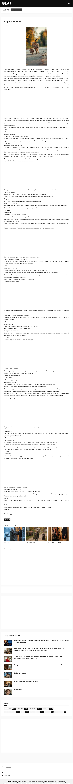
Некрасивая (18, 689)
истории (7, 519)
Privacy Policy (6, 775)
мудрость (33, 708)
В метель (6, 542)
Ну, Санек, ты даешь (20, 673)
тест (23, 712)
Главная (6, 10)
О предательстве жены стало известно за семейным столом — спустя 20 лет (39, 665)
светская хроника (10, 712)
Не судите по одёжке (54, 542)
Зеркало (6, 3)
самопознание (35, 712)
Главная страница (8, 773)
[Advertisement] (36, 104)
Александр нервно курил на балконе (26, 681)
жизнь (48, 712)
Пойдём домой (30, 542)
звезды (45, 708)
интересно (8, 708)
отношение (59, 712)
